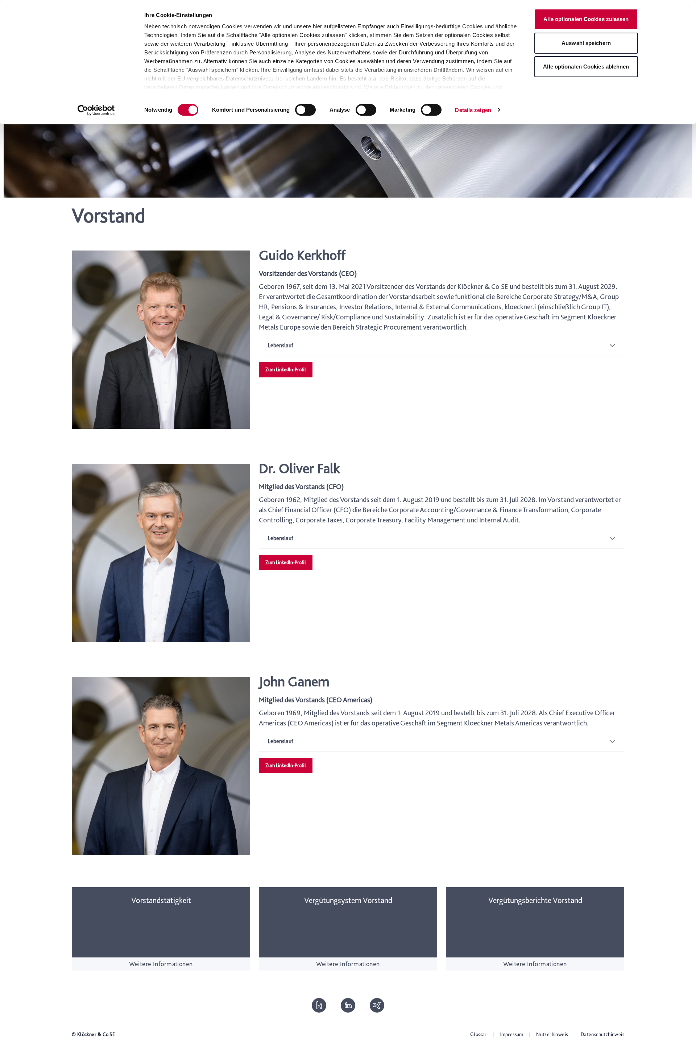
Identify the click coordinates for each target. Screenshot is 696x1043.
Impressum (511, 1034)
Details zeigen (473, 110)
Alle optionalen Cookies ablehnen (586, 66)
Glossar (478, 1034)
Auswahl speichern (586, 43)
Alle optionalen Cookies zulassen (586, 19)
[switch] (305, 110)
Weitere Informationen (160, 964)
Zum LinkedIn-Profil (285, 369)
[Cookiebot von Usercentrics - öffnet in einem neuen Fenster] (96, 110)
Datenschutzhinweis (602, 1034)
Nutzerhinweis (552, 1034)
